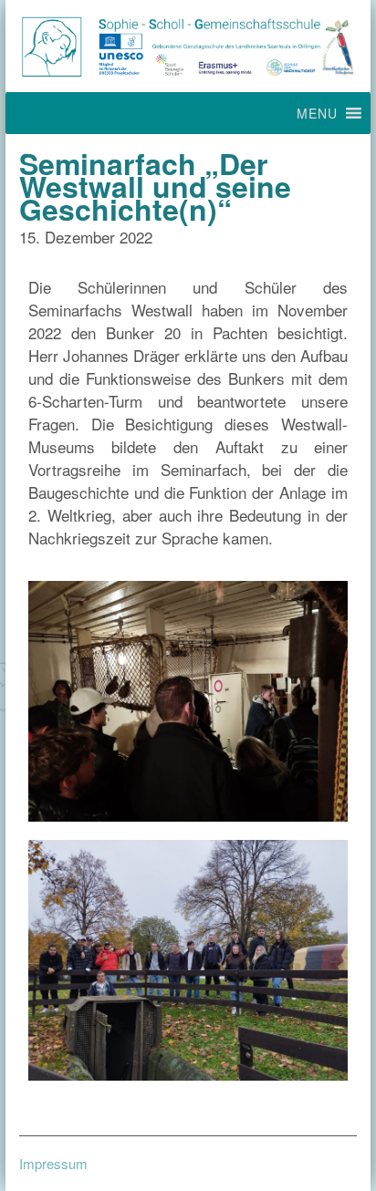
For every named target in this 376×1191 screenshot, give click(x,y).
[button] (317, 113)
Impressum (53, 1163)
